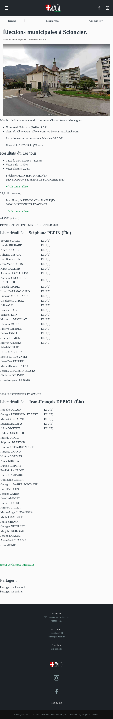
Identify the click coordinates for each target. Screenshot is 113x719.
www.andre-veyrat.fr (59, 714)
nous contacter (56, 649)
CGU (88, 714)
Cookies (95, 714)
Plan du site (57, 702)
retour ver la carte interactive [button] (17, 564)
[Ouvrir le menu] (6, 8)
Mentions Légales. (77, 714)
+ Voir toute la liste (17, 186)
